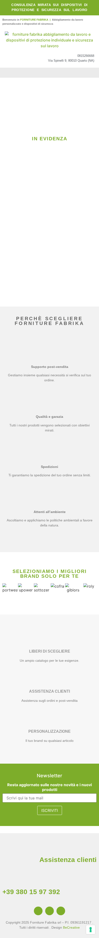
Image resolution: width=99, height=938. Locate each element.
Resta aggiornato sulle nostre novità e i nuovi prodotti (49, 787)
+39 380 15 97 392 (31, 892)
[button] (49, 72)
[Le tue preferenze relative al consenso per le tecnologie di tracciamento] (90, 929)
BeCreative (71, 927)
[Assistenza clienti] (91, 846)
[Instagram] (49, 911)
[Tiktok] (60, 911)
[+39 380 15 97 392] (8, 879)
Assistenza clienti (68, 859)
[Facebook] (38, 911)
